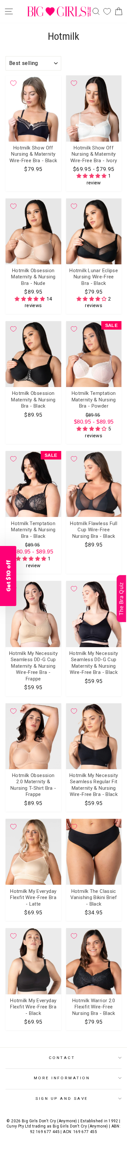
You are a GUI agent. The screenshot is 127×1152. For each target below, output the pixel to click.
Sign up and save (61, 1098)
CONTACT (62, 1057)
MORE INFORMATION (62, 1078)
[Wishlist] (107, 12)
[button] (92, 176)
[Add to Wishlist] (13, 83)
